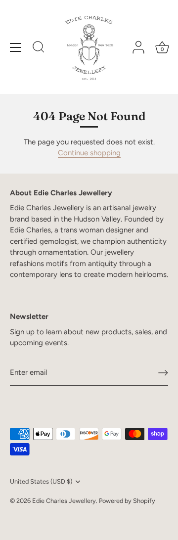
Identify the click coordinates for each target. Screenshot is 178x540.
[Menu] (16, 47)
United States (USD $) (41, 481)
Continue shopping (89, 152)
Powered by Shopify (127, 500)
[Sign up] (163, 373)
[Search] (38, 48)
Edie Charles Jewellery (64, 500)
